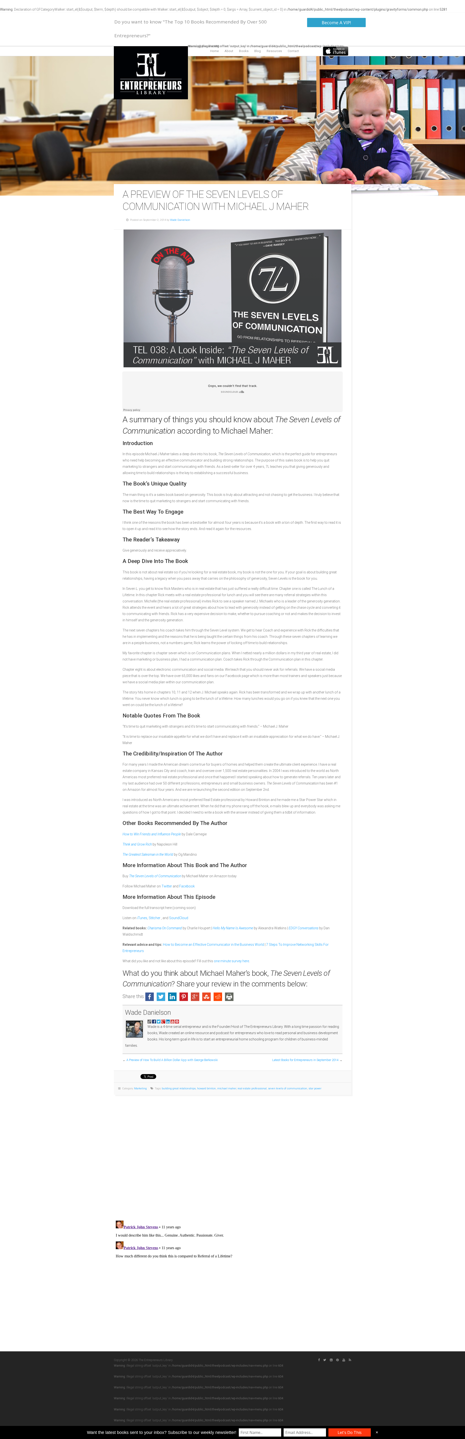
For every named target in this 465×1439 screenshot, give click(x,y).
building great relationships (179, 1088)
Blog (257, 51)
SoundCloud (178, 918)
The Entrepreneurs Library (151, 72)
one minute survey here (231, 961)
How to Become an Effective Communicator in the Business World (213, 945)
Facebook (187, 886)
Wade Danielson (180, 220)
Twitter (167, 886)
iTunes (142, 918)
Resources (274, 51)
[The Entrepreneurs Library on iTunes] (335, 50)
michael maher (226, 1088)
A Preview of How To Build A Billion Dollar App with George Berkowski (172, 1060)
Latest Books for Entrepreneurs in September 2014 (305, 1060)
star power (315, 1088)
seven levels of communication (287, 1088)
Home (214, 51)
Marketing (140, 1088)
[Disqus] (232, 1155)
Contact (293, 51)
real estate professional (252, 1088)
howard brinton (206, 1088)
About (229, 51)
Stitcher (155, 918)
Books (243, 51)
